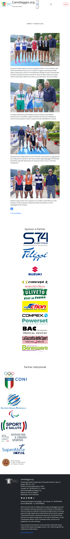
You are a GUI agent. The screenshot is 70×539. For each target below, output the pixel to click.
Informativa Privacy (27, 532)
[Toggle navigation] (50, 4)
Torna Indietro (16, 213)
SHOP (66, 4)
